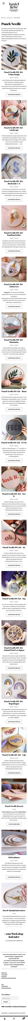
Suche (14, 1018)
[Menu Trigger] (3, 3)
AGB (2, 984)
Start (4, 17)
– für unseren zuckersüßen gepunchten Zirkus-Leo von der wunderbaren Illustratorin (14, 290)
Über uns (4, 973)
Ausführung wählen (14, 94)
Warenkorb (21, 1018)
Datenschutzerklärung (8, 978)
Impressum (4, 986)
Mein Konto (4, 1018)
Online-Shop (9, 17)
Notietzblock (5, 298)
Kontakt (4, 976)
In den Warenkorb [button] (14, 824)
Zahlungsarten (6, 988)
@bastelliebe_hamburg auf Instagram (15, 1006)
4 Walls (20, 954)
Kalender (4, 974)
